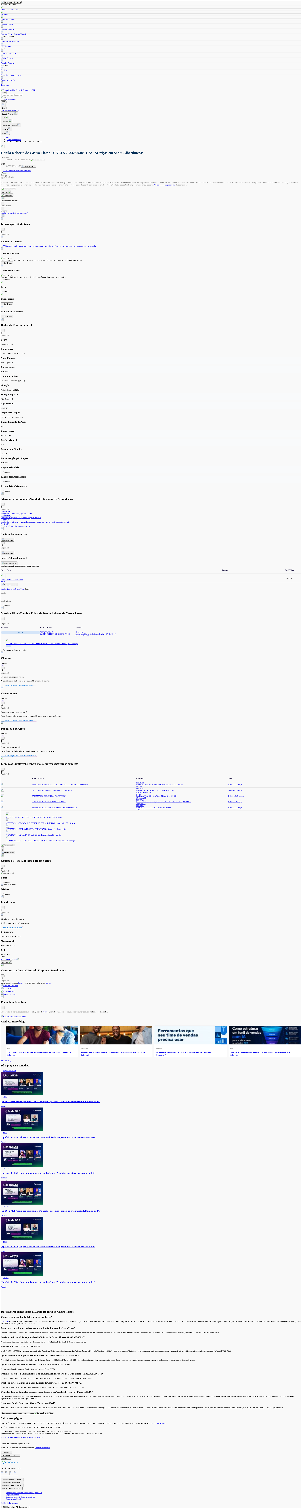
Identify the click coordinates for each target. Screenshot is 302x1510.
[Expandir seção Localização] (2, 907)
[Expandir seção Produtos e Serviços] (2, 738)
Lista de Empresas (8, 19)
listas (20, 983)
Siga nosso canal (9, 1071)
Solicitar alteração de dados (32, 1437)
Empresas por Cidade (14, 1499)
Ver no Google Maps (9, 959)
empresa (6, 1322)
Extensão (4, 14)
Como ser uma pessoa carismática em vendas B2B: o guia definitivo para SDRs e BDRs (113, 1052)
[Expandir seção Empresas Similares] (2, 769)
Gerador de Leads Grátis (10, 9)
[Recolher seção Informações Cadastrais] (2, 229)
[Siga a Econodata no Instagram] (3, 1475)
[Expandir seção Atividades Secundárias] (2, 504)
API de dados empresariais (164, 185)
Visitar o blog (6, 1061)
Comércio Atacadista (8, 80)
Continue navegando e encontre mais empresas (18, 1413)
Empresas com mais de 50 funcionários (20, 1497)
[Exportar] (3, 208)
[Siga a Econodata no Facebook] (11, 1475)
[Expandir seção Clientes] (2, 668)
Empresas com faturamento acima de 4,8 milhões (24, 1493)
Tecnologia (5, 85)
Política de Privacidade (9, 1503)
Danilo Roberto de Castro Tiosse (13, 589)
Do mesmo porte (9, 994)
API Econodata (6, 46)
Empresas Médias (12, 1495)
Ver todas (23, 34)
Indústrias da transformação (11, 75)
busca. (48, 983)
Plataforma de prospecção (10, 41)
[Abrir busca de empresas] (3, 105)
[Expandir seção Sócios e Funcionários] (2, 543)
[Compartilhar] (3, 203)
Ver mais (5, 192)
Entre (4, 92)
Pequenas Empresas (8, 53)
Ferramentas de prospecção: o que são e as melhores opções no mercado (183, 1052)
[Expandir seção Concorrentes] (2, 703)
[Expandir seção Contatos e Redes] (2, 866)
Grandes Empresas (8, 63)
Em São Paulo (8, 989)
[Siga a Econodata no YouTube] (16, 1475)
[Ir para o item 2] (4, 1180)
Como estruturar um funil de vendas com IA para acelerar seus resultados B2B (260, 1052)
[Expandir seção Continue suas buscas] (2, 975)
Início (8, 138)
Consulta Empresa (8, 29)
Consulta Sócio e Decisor (10, 34)
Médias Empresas (7, 58)
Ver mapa (5, 962)
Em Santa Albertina (10, 986)
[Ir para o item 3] (6, 1180)
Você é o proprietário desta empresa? (17, 171)
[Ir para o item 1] (2, 1180)
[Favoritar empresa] (3, 198)
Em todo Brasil (9, 991)
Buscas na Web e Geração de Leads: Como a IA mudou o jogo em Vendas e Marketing (39, 1052)
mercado (46, 1012)
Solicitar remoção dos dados (11, 1437)
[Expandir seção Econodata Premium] (2, 1007)
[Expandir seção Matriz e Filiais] (2, 618)
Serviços (4, 70)
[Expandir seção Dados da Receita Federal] (2, 330)
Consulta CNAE (7, 24)
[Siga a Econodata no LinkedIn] (7, 1475)
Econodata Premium (42, 1448)
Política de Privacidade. (157, 1423)
